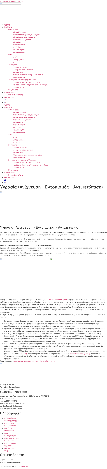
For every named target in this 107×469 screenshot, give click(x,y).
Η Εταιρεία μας (10, 418)
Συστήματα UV (18, 87)
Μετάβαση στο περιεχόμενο (11, 1)
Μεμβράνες (17, 47)
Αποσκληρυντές (19, 77)
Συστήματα (12, 65)
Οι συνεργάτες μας (11, 421)
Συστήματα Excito (20, 67)
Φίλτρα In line (18, 42)
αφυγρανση (18, 361)
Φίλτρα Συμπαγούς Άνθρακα (24, 37)
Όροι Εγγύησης (10, 426)
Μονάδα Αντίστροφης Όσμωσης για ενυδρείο (31, 85)
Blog (6, 433)
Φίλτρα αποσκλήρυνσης (22, 40)
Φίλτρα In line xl (19, 45)
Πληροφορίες (9, 92)
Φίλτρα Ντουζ (18, 72)
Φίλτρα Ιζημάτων (19, 32)
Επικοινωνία (9, 97)
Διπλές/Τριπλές (19, 60)
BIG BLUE (16, 62)
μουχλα (39, 361)
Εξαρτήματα (13, 90)
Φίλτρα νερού (13, 30)
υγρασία (52, 361)
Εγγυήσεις (8, 428)
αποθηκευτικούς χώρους (80, 354)
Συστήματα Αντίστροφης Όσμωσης (22, 80)
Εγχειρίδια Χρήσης (15, 95)
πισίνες (24, 354)
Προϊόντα (8, 27)
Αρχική (7, 25)
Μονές (15, 57)
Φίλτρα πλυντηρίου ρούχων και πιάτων (28, 75)
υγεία (45, 361)
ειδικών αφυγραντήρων (57, 299)
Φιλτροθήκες (13, 55)
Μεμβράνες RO (19, 50)
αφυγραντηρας (29, 361)
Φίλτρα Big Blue (19, 52)
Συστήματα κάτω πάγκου (23, 70)
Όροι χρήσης (9, 423)
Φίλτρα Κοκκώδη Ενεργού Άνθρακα (26, 35)
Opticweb (25, 466)
